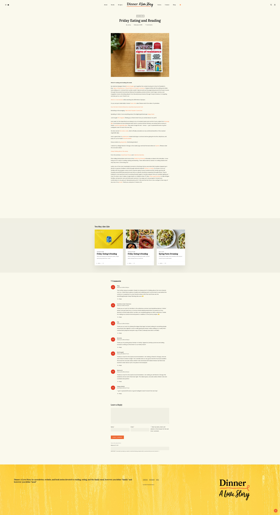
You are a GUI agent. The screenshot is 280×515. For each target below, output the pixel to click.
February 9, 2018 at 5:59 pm (123, 305)
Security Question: (116, 443)
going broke (123, 142)
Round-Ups (140, 16)
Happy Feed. (151, 114)
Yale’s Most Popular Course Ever (133, 110)
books (120, 182)
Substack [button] (145, 479)
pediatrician (125, 136)
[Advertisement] (140, 194)
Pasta (160, 231)
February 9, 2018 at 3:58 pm (123, 287)
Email (132, 427)
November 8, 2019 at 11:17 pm (123, 388)
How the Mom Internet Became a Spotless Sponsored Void (127, 107)
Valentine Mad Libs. (139, 155)
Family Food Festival (139, 158)
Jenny (129, 25)
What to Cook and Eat (117, 99)
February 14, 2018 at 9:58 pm (123, 339)
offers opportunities (154, 176)
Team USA (133, 103)
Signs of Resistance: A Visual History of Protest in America (129, 88)
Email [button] (157, 479)
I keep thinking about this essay (119, 151)
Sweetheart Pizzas (126, 155)
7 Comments (148, 25)
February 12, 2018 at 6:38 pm (123, 323)
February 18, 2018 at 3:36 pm (123, 372)
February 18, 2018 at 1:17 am (123, 353)
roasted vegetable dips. (120, 125)
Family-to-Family (149, 168)
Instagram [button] (152, 479)
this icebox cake (124, 131)
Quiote (157, 145)
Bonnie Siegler (130, 86)
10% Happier (121, 118)
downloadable (127, 138)
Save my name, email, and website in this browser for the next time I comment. (159, 429)
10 (165, 263)
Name (113, 427)
